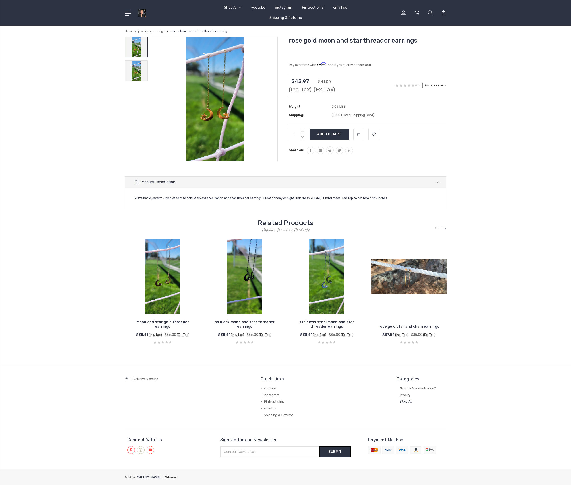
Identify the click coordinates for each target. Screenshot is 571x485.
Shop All (231, 7)
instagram (283, 7)
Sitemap (171, 477)
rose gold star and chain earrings (409, 326)
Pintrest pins (312, 7)
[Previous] (437, 228)
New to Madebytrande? (418, 388)
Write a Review (435, 85)
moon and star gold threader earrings (162, 324)
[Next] (444, 228)
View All (406, 402)
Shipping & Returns (285, 18)
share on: (296, 150)
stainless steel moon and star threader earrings (326, 324)
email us (340, 7)
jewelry (405, 395)
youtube (258, 7)
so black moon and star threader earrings (245, 324)
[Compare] (416, 15)
